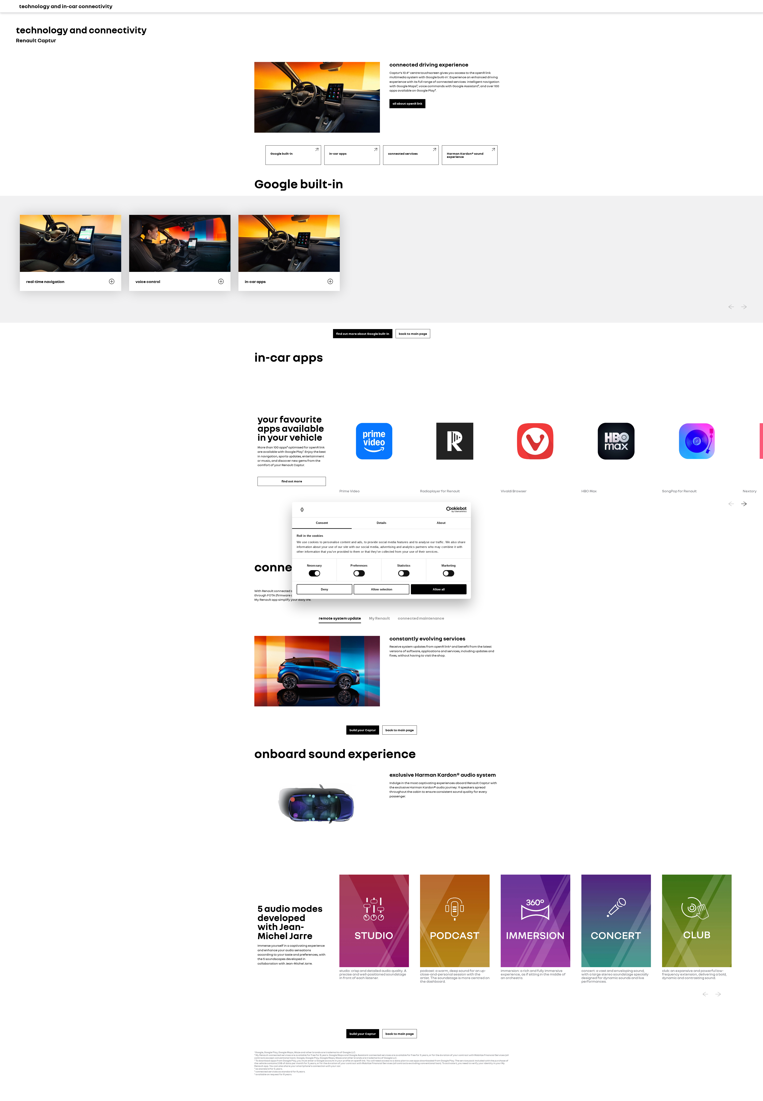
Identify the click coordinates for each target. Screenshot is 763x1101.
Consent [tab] (322, 522)
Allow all (439, 589)
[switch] (359, 573)
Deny (324, 589)
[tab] (340, 619)
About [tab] (441, 522)
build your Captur (363, 730)
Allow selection (381, 589)
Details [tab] (381, 522)
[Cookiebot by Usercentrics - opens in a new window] (449, 510)
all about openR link (407, 103)
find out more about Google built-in (362, 334)
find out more (292, 481)
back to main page (413, 334)
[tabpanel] (381, 671)
